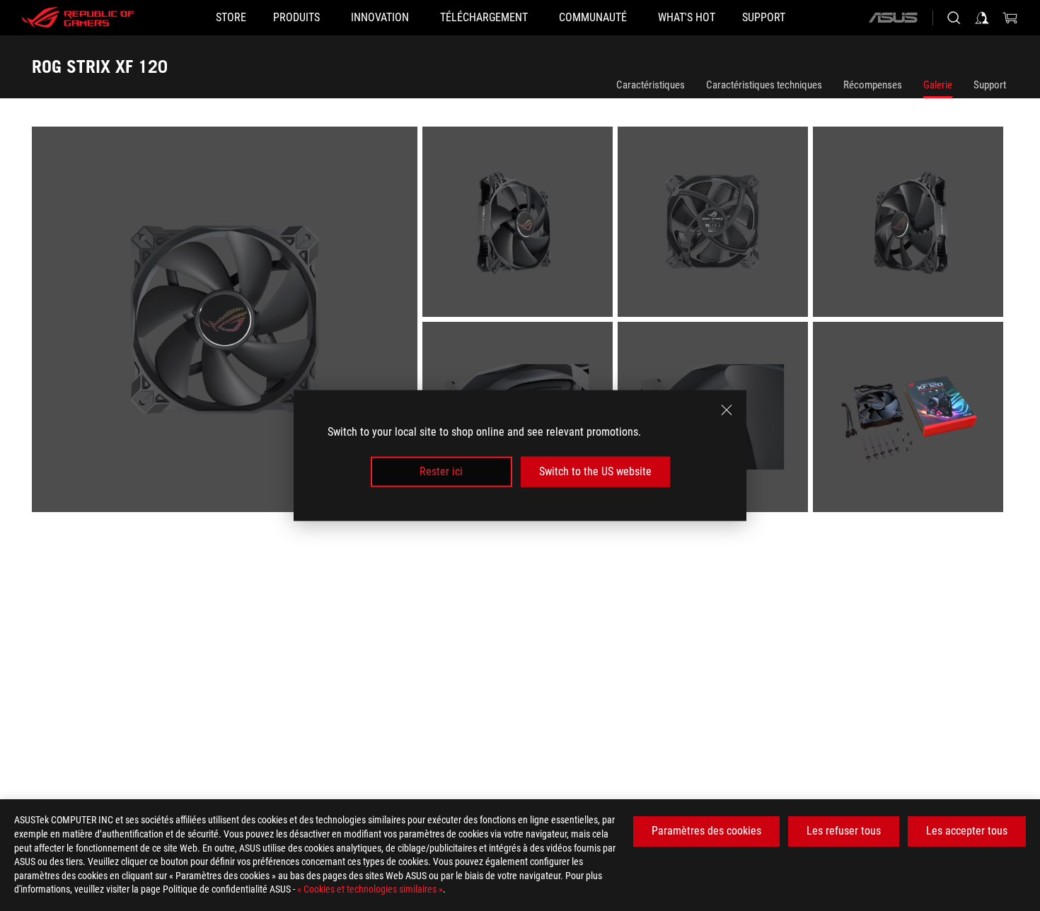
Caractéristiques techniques (764, 85)
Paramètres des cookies (706, 830)
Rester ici (441, 471)
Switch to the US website (595, 471)
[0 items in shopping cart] (1010, 17)
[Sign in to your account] (981, 17)
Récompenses (872, 85)
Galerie (937, 85)
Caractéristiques (650, 85)
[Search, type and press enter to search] (953, 17)
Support (989, 85)
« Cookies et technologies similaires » (370, 889)
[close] (726, 410)
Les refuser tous (844, 830)
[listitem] (227, 322)
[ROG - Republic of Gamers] (77, 17)
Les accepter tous (966, 830)
